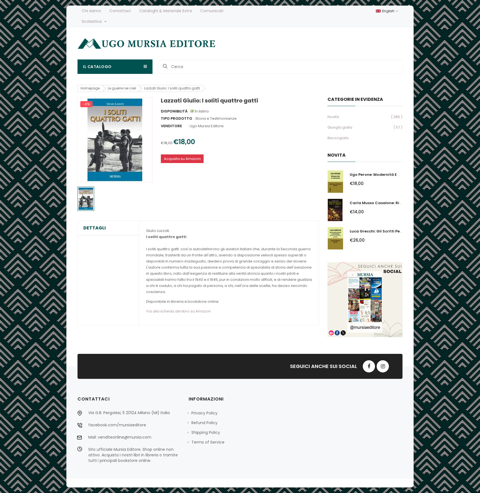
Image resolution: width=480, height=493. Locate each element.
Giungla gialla (340, 127)
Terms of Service (207, 442)
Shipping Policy (205, 432)
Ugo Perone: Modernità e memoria (382, 174)
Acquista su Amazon (182, 158)
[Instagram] (383, 366)
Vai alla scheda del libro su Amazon (178, 311)
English (388, 11)
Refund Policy (204, 423)
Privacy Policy (204, 413)
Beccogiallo (338, 138)
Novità (333, 116)
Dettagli (94, 228)
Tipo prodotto (176, 118)
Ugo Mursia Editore (207, 126)
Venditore (171, 126)
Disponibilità (174, 111)
